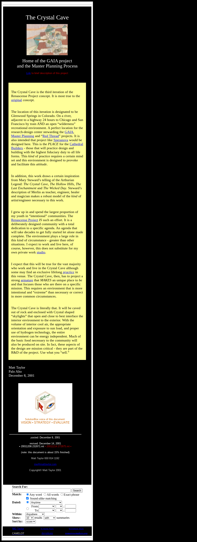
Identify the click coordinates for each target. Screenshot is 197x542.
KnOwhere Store (76, 529)
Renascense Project (24, 220)
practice (68, 272)
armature (27, 280)
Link (28, 73)
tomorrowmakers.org (76, 533)
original (16, 100)
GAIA (69, 132)
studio (41, 252)
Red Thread (51, 136)
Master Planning (22, 136)
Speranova (60, 140)
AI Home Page (47, 529)
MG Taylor (18, 528)
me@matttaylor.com (45, 464)
